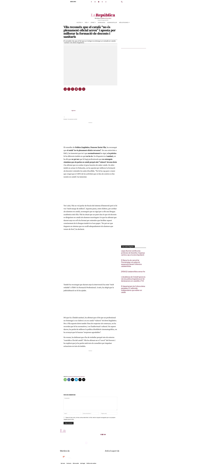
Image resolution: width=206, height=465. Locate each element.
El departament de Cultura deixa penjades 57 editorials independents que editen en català (133, 289)
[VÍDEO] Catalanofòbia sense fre (133, 271)
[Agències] (67, 110)
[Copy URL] (80, 89)
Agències (73, 110)
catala (69, 376)
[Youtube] (105, 434)
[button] (122, 2)
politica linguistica (81, 376)
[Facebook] (91, 1)
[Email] (83, 89)
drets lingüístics (74, 376)
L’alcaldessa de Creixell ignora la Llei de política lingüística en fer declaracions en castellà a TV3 (133, 279)
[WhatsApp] (105, 1)
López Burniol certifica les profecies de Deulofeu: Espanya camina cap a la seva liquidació (133, 253)
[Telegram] (98, 1)
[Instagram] (95, 1)
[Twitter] (102, 1)
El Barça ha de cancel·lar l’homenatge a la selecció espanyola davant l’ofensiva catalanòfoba (131, 263)
